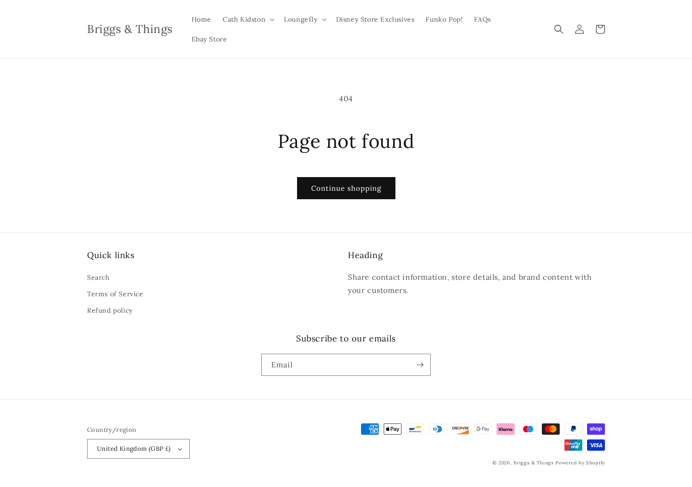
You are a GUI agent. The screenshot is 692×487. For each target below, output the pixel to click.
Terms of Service (115, 294)
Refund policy (110, 310)
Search (98, 277)
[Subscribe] (420, 365)
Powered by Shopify (580, 463)
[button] (247, 19)
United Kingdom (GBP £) (134, 449)
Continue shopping (346, 188)
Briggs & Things (534, 463)
